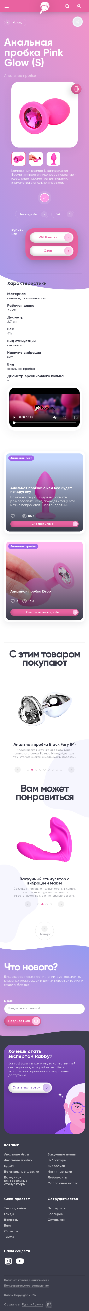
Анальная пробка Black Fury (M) (44, 744)
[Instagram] (8, 1261)
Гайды (9, 1214)
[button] (17, 770)
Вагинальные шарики (21, 1172)
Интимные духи (60, 1172)
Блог (7, 1225)
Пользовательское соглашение (26, 1285)
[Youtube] (20, 1261)
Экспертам (57, 1208)
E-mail (8, 1001)
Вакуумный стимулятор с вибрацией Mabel (44, 881)
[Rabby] (44, 8)
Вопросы (11, 1220)
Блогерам (55, 1214)
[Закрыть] (6, 6)
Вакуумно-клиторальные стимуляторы (16, 1181)
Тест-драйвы (15, 1208)
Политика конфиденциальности (26, 1280)
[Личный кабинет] (79, 6)
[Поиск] (67, 6)
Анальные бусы (16, 1154)
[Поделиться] (77, 21)
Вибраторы (57, 1160)
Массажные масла (63, 1183)
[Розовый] (44, 197)
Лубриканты (57, 1177)
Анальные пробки (18, 1160)
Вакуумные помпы (62, 1154)
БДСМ (9, 1166)
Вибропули (56, 1166)
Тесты (9, 1237)
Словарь (11, 1231)
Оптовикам (56, 1220)
